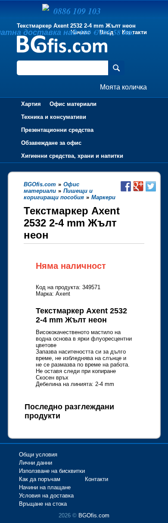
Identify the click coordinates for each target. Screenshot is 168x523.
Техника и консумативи (53, 117)
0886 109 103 (77, 11)
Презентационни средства (57, 130)
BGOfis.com (93, 515)
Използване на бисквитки (52, 471)
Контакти (134, 32)
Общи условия (38, 454)
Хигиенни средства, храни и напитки (72, 156)
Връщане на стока (43, 504)
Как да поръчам (39, 479)
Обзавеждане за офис (51, 143)
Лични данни (35, 462)
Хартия (31, 104)
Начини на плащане (45, 487)
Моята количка (123, 87)
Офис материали (73, 104)
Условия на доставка (46, 495)
